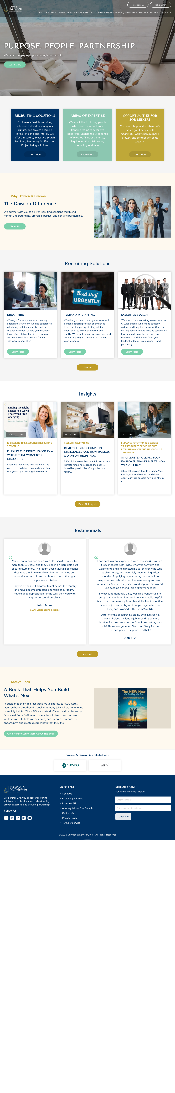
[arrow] (49, 12)
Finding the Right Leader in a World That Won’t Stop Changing (30, 455)
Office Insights (148, 446)
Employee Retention (133, 443)
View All (87, 653)
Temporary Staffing (79, 314)
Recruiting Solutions (62, 12)
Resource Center (147, 12)
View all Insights (87, 504)
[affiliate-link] (70, 765)
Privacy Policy (69, 817)
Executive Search (134, 314)
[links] (13, 8)
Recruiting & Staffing (76, 443)
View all (87, 367)
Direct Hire (15, 314)
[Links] (30, 291)
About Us (42, 12)
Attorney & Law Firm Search (107, 12)
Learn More (14, 64)
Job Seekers (129, 12)
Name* (143, 799)
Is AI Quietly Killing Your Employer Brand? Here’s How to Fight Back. (143, 461)
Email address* (143, 808)
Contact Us (165, 12)
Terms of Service (71, 822)
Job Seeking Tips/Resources (23, 443)
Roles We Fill (83, 12)
